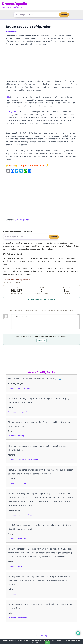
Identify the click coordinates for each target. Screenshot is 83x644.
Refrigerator (12, 111)
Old (8, 97)
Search (64, 15)
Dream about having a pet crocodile (21, 412)
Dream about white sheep (17, 618)
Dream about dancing (16, 436)
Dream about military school (18, 539)
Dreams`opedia (14, 4)
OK (47, 642)
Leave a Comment (11, 31)
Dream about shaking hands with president (24, 459)
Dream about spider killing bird (19, 388)
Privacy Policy (41, 635)
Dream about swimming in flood (19, 594)
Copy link (41, 340)
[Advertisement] (41, 64)
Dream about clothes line (17, 483)
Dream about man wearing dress (20, 515)
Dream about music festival (18, 566)
